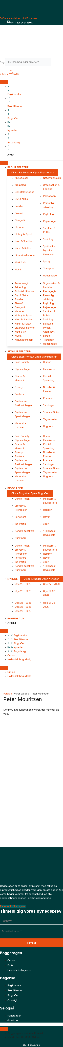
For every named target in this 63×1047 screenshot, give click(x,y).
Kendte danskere (24, 530)
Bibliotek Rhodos (24, 192)
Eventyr (19, 387)
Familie (19, 206)
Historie (19, 227)
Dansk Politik (22, 498)
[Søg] (56, 63)
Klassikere (49, 369)
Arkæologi (20, 184)
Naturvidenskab (52, 177)
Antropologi (21, 177)
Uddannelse (50, 275)
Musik (18, 269)
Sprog (46, 261)
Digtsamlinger (23, 369)
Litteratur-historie (25, 255)
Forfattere (20, 516)
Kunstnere (21, 538)
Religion (47, 509)
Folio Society (22, 362)
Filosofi (19, 213)
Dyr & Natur (21, 199)
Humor (47, 362)
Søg (2, 62)
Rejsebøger (50, 221)
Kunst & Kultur (23, 248)
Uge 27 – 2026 (51, 584)
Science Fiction (51, 412)
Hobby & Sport (23, 234)
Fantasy (19, 394)
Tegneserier (50, 419)
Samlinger (48, 405)
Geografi (20, 220)
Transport (48, 268)
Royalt (46, 516)
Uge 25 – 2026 (23, 584)
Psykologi (48, 214)
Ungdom (48, 426)
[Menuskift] (4, 82)
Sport (46, 523)
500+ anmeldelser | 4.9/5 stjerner (18, 18)
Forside (7, 693)
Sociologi (48, 239)
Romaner (48, 398)
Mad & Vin (20, 262)
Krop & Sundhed (24, 241)
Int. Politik (20, 523)
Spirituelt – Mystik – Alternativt (49, 250)
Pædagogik (49, 196)
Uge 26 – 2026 (23, 591)
